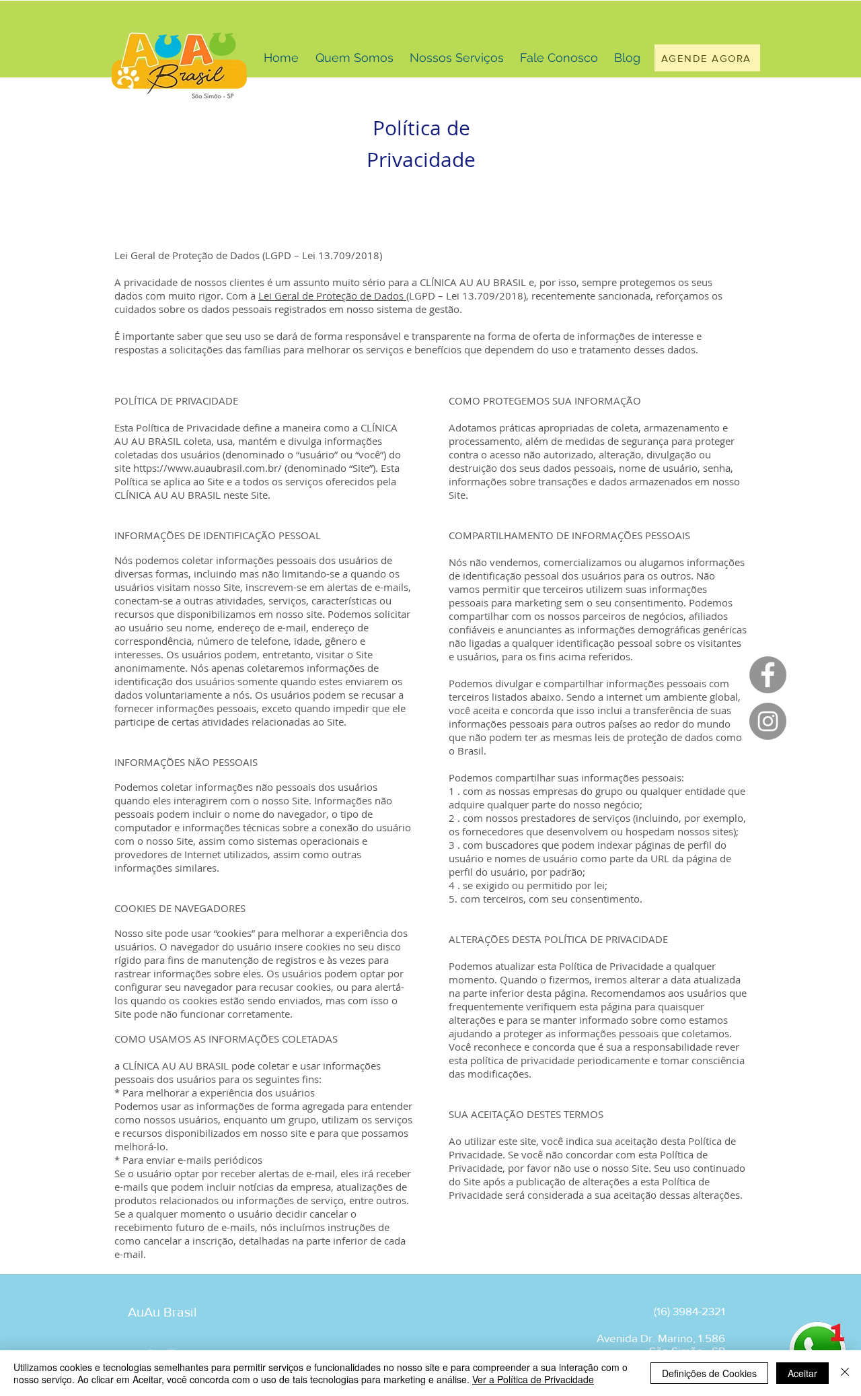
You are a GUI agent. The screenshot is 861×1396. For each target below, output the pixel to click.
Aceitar (802, 1373)
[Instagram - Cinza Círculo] (767, 721)
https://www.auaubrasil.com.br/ (207, 468)
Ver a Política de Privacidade (533, 1379)
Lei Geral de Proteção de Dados (332, 295)
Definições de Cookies (709, 1373)
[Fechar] (845, 1373)
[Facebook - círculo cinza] (767, 674)
